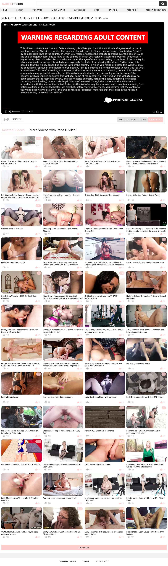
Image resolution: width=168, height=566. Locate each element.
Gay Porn (113, 10)
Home (4, 10)
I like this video (4, 119)
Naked (12, 4)
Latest (19, 10)
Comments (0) (155, 120)
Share (143, 120)
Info (120, 120)
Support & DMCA (67, 561)
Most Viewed (58, 10)
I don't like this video (7, 119)
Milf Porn (132, 10)
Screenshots (132, 120)
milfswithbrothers (156, 10)
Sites (96, 10)
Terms (86, 561)
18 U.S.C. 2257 (102, 561)
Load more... (84, 547)
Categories (79, 10)
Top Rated (37, 10)
